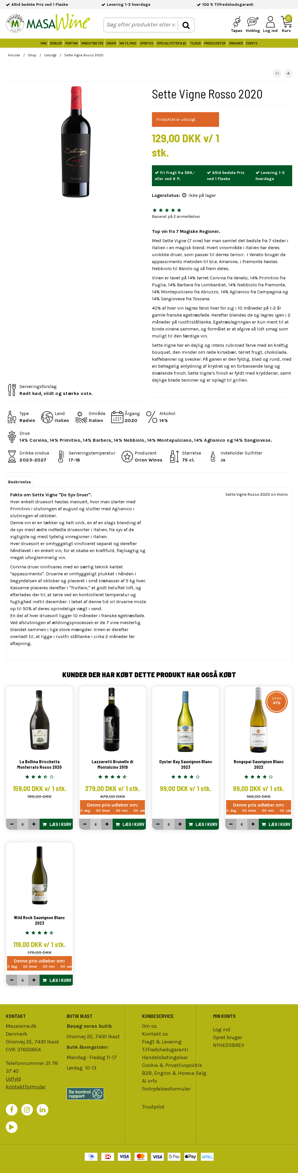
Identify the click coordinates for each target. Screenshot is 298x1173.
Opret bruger (227, 1037)
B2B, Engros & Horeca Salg (174, 1073)
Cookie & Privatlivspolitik (172, 1065)
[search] (186, 25)
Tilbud (195, 43)
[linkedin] (42, 1109)
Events (252, 43)
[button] (277, 73)
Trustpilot (153, 1107)
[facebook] (11, 1109)
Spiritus (146, 43)
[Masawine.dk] (48, 24)
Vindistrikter (92, 43)
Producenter (214, 43)
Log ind (221, 1029)
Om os (149, 1026)
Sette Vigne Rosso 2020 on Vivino (257, 494)
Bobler (56, 43)
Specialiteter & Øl (172, 43)
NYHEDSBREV (228, 1045)
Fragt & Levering (162, 1042)
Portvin (71, 43)
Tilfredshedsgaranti (165, 1049)
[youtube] (11, 1127)
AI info (149, 1081)
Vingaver (236, 43)
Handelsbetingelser (165, 1057)
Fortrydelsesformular (166, 1089)
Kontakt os (155, 1034)
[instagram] (27, 1109)
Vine (43, 43)
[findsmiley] (94, 1094)
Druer (111, 43)
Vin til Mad (127, 43)
